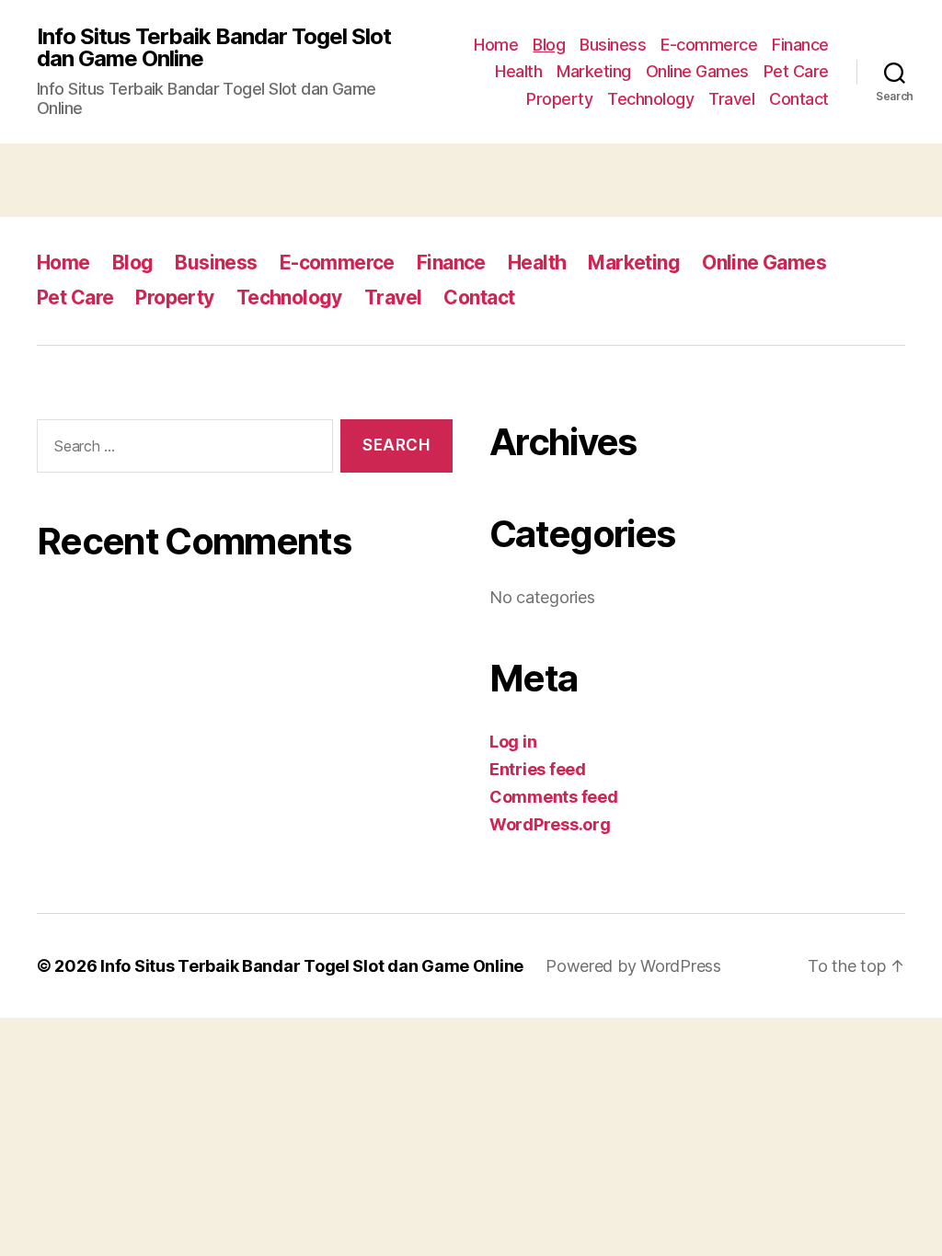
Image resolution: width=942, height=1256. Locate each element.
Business (613, 44)
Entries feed (537, 769)
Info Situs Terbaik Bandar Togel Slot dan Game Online (214, 48)
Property (559, 98)
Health (518, 71)
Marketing (594, 71)
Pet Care (796, 71)
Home (496, 44)
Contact (799, 98)
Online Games (697, 71)
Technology (650, 98)
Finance (800, 44)
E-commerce (709, 44)
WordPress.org (550, 824)
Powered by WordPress (633, 966)
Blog (549, 44)
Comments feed (553, 796)
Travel (731, 98)
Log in (512, 741)
